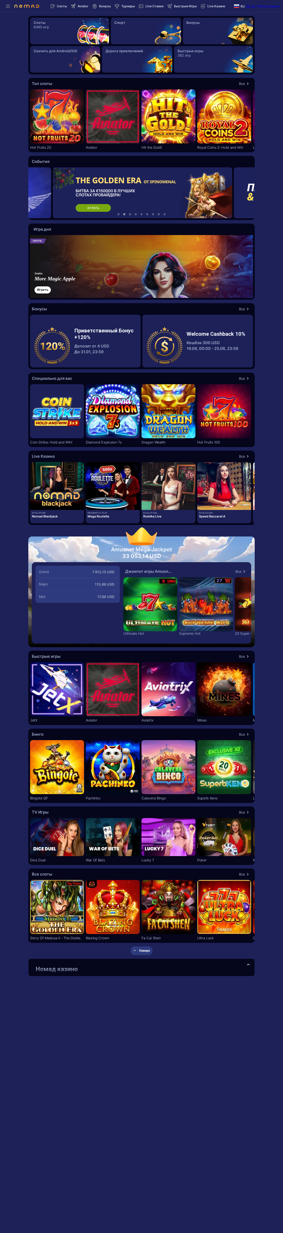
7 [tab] (153, 214)
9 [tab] (164, 214)
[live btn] (57, 486)
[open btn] (248, 965)
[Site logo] (26, 6)
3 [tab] (130, 214)
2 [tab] (124, 214)
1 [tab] (118, 214)
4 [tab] (136, 214)
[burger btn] (8, 6)
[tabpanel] (141, 192)
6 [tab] (147, 214)
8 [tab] (159, 214)
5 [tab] (141, 214)
